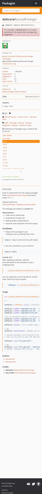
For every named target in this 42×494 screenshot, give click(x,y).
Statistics (5, 490)
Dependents (7, 74)
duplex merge (25, 125)
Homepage (6, 59)
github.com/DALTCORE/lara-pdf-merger (17, 56)
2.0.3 (5, 150)
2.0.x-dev (6, 138)
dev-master (7, 135)
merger (15, 125)
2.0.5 (5, 144)
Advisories (6, 89)
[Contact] (28, 484)
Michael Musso (10, 117)
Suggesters (6, 76)
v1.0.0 (5, 166)
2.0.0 (5, 160)
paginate (6, 125)
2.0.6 (5, 141)
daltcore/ (9, 19)
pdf (6, 123)
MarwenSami (11, 362)
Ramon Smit (23, 117)
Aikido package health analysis (14, 92)
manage (13, 123)
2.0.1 (5, 157)
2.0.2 (5, 153)
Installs (5, 71)
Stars (4, 79)
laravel (21, 123)
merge (28, 123)
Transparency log (9, 64)
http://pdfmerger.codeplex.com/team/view (18, 204)
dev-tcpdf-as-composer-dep (14, 169)
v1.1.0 (5, 163)
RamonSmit (10, 359)
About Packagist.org (8, 483)
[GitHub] (38, 484)
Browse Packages (7, 493)
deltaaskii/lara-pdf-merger (17, 195)
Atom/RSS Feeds (7, 486)
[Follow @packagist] (33, 484)
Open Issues (7, 81)
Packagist (8, 3)
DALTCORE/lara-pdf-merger (25, 373)
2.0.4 (5, 147)
